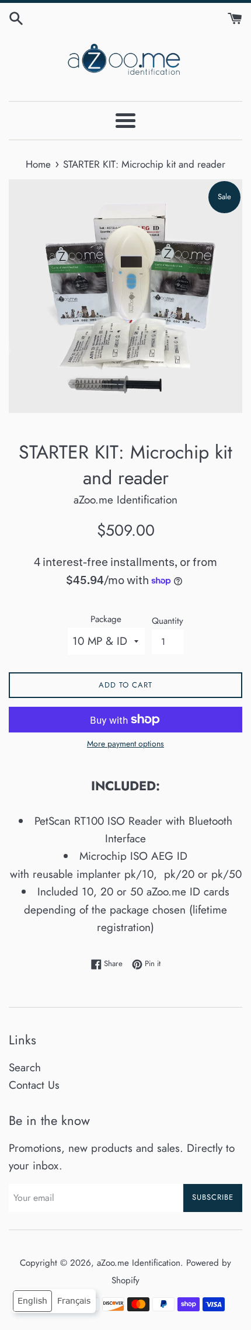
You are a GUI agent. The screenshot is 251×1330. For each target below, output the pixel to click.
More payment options (125, 743)
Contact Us (34, 1085)
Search (25, 1067)
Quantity (167, 620)
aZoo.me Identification (138, 1262)
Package (105, 619)
